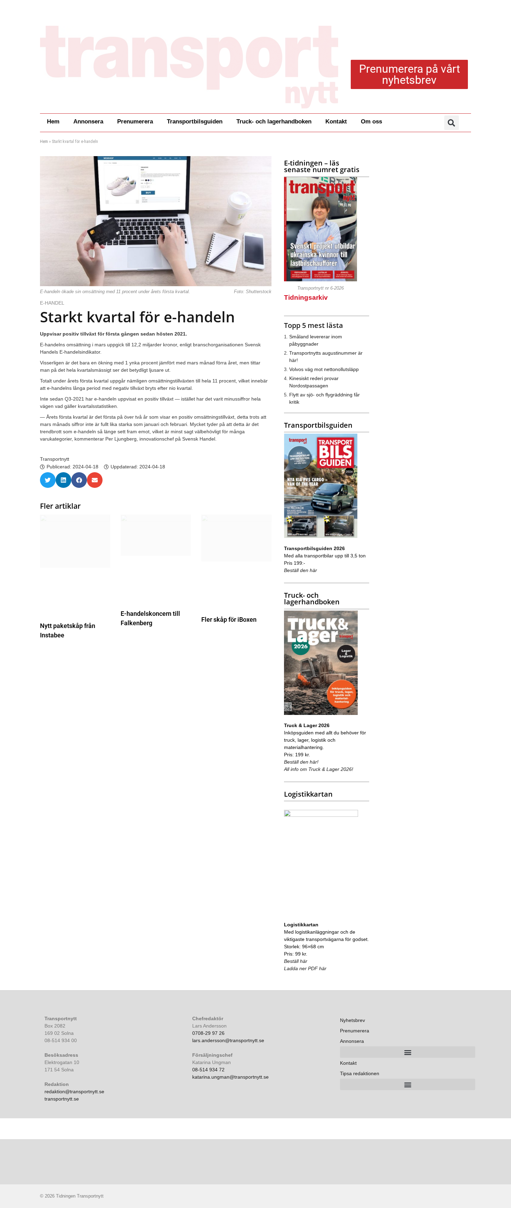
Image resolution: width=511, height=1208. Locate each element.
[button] (451, 122)
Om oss (371, 121)
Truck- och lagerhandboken (273, 121)
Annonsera (88, 121)
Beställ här (295, 961)
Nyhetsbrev (352, 1020)
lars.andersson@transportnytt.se (228, 1040)
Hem (53, 121)
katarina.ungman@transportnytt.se (230, 1077)
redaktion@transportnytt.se (74, 1091)
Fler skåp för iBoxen (229, 619)
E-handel (53, 303)
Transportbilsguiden (194, 121)
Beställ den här (300, 570)
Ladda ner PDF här (305, 968)
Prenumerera (135, 121)
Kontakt (336, 121)
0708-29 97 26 (208, 1033)
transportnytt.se (61, 1099)
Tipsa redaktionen (359, 1073)
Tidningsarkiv (306, 297)
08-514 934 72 (208, 1069)
